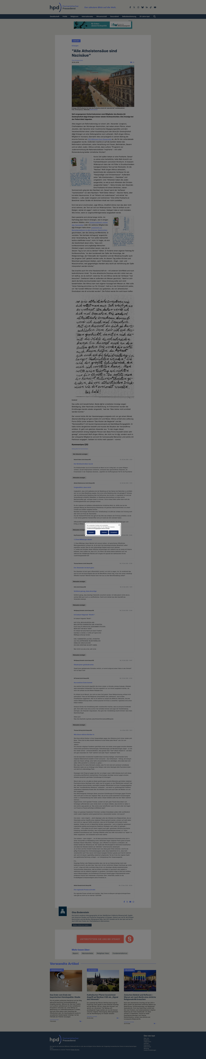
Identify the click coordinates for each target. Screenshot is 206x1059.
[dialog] (103, 529)
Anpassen (91, 532)
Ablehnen (104, 532)
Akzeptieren (113, 532)
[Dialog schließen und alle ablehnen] (119, 525)
